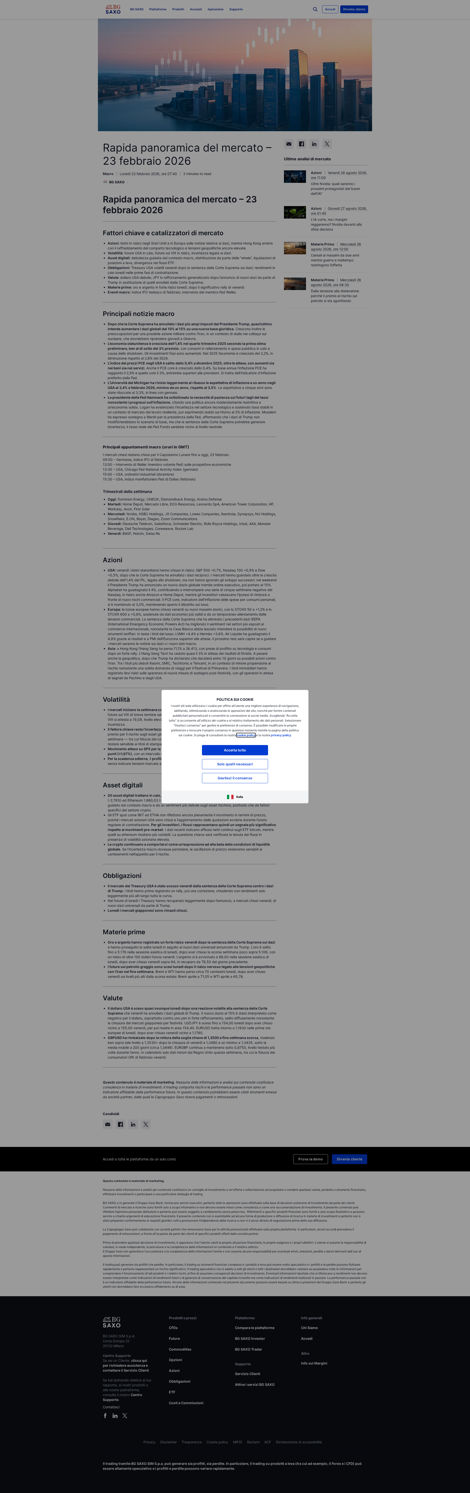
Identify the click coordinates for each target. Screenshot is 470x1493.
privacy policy (281, 735)
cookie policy (246, 735)
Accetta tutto (235, 750)
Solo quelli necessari (235, 764)
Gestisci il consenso (235, 778)
